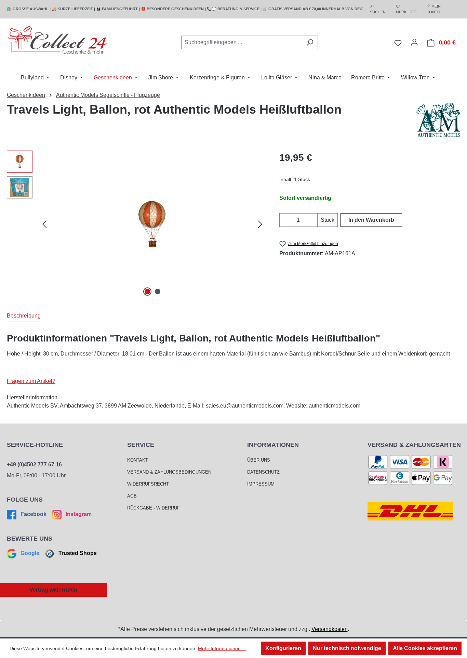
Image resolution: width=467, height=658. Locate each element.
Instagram (78, 514)
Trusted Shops (77, 553)
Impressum (261, 484)
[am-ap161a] (152, 224)
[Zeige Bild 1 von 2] (147, 291)
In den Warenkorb (371, 220)
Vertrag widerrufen (53, 590)
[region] (136, 224)
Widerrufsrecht (148, 484)
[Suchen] (310, 42)
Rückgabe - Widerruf (153, 508)
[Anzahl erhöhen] (313, 220)
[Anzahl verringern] (283, 220)
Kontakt (137, 460)
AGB (132, 496)
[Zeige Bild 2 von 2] (157, 291)
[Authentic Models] (438, 120)
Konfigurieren (283, 648)
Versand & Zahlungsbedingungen (169, 472)
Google (30, 553)
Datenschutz (263, 472)
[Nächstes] (260, 224)
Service (140, 444)
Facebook (33, 514)
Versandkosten (329, 629)
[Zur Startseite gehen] (58, 41)
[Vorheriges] (44, 224)
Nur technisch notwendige (347, 648)
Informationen (273, 444)
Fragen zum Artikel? (31, 381)
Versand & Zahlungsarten (414, 444)
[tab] (24, 316)
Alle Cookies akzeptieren (425, 648)
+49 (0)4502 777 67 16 (34, 464)
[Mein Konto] (414, 42)
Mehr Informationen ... (222, 648)
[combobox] (241, 42)
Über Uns (258, 460)
